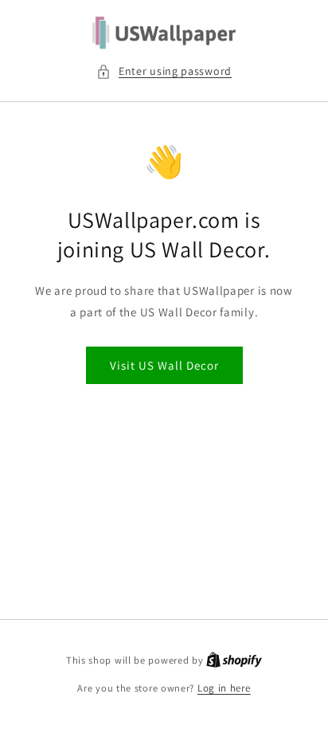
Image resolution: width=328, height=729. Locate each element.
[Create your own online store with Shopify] (234, 660)
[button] (164, 71)
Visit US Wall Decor (164, 365)
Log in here (224, 688)
